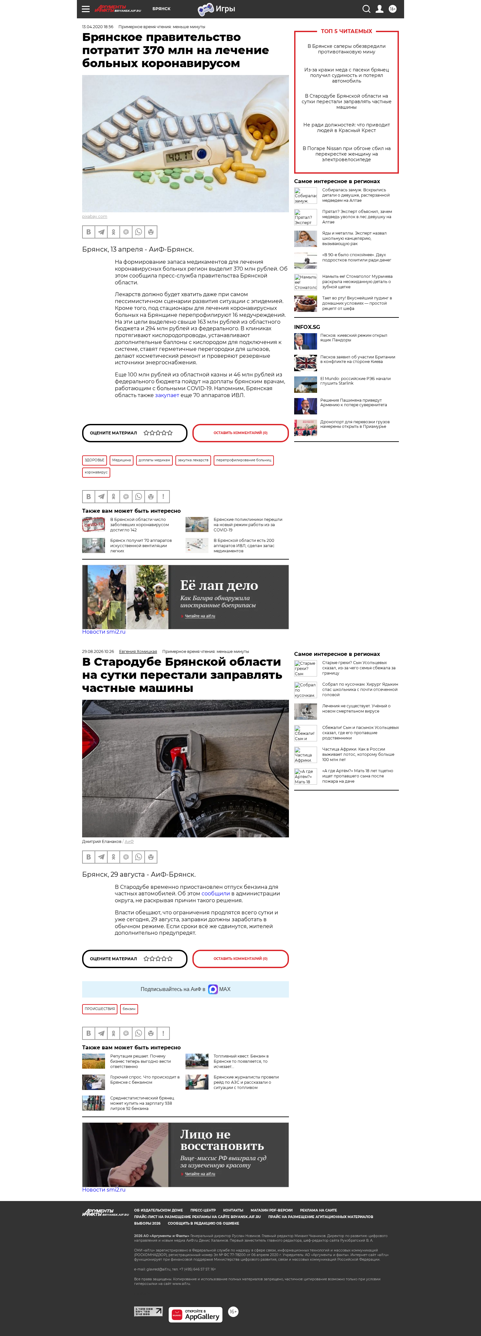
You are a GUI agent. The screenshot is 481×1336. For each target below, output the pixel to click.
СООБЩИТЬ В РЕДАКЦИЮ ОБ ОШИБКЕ (203, 1223)
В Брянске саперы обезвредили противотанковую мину (347, 49)
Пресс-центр (203, 1210)
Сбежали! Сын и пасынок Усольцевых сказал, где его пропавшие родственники (360, 732)
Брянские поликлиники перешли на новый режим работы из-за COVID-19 (248, 524)
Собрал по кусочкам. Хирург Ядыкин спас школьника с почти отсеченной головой (360, 689)
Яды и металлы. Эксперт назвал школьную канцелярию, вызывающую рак (354, 238)
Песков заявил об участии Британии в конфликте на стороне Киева (357, 359)
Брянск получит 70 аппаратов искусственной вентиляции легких (141, 545)
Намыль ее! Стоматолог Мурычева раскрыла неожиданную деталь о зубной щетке (357, 281)
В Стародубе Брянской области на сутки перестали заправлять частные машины (347, 101)
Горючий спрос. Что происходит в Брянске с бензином (145, 1080)
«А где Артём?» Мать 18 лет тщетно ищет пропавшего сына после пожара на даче (357, 776)
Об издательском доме (158, 1210)
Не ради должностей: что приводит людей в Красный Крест (346, 127)
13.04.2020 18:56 (97, 26)
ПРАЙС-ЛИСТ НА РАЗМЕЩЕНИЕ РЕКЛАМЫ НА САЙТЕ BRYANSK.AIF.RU (197, 1217)
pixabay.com (94, 216)
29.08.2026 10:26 (98, 651)
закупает (167, 395)
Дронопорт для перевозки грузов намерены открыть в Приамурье (355, 424)
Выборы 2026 (147, 1223)
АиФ (129, 841)
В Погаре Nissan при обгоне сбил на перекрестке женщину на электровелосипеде (347, 154)
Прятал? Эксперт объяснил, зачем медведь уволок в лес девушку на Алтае (357, 216)
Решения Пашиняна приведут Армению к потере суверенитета (353, 402)
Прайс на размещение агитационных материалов (320, 1217)
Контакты (233, 1210)
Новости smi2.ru (104, 632)
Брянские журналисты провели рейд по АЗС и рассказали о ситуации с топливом (246, 1082)
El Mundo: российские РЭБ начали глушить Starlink (355, 381)
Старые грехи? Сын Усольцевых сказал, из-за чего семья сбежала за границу (359, 668)
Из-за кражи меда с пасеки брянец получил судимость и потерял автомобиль (346, 75)
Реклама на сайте (318, 1210)
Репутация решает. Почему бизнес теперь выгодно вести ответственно (140, 1061)
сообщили (216, 893)
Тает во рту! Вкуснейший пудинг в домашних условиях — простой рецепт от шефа (357, 303)
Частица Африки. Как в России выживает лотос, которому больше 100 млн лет (358, 754)
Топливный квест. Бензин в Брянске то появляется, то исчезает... (241, 1061)
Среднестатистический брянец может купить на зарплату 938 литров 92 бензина (142, 1103)
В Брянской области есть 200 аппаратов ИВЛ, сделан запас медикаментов (244, 545)
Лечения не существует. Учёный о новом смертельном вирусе (356, 708)
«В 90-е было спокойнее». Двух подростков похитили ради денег (356, 257)
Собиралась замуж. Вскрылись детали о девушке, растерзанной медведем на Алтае (356, 195)
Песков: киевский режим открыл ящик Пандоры (353, 337)
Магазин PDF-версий (272, 1210)
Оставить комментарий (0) (241, 433)
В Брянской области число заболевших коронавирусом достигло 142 (139, 524)
